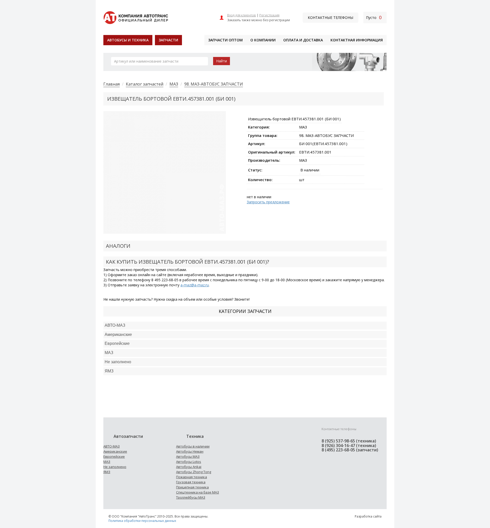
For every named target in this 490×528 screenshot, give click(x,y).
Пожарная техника (191, 477)
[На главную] (135, 17)
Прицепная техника (192, 487)
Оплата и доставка (303, 40)
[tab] (245, 326)
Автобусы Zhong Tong (193, 472)
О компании (263, 40)
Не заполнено (118, 362)
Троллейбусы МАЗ (190, 497)
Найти (221, 60)
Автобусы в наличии (193, 446)
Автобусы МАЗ (188, 456)
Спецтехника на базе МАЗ (197, 492)
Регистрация (269, 15)
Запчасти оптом (225, 40)
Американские (118, 334)
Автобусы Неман (189, 451)
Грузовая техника (190, 482)
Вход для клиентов (241, 15)
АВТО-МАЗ (115, 325)
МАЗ (173, 84)
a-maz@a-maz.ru (194, 285)
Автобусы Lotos (188, 461)
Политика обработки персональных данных (142, 521)
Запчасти (168, 40)
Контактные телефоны (330, 17)
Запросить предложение (268, 202)
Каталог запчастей (144, 84)
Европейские (117, 343)
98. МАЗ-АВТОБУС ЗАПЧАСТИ (213, 84)
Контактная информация (356, 40)
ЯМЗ (106, 472)
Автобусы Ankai (188, 466)
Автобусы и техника (128, 40)
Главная (111, 84)
